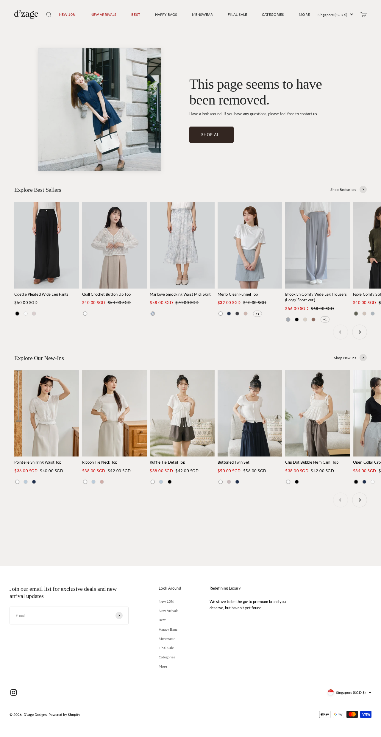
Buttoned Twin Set (233, 462)
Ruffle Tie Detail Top (167, 462)
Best (135, 14)
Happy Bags (166, 14)
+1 (257, 313)
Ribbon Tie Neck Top (99, 462)
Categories (273, 14)
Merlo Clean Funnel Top (238, 294)
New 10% (67, 14)
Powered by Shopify (64, 714)
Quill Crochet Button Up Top (106, 294)
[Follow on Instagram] (14, 692)
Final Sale (237, 14)
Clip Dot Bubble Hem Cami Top (311, 462)
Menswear (202, 14)
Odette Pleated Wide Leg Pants (41, 294)
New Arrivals (103, 14)
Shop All (211, 134)
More (304, 14)
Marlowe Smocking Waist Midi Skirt (180, 294)
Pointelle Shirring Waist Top (37, 462)
